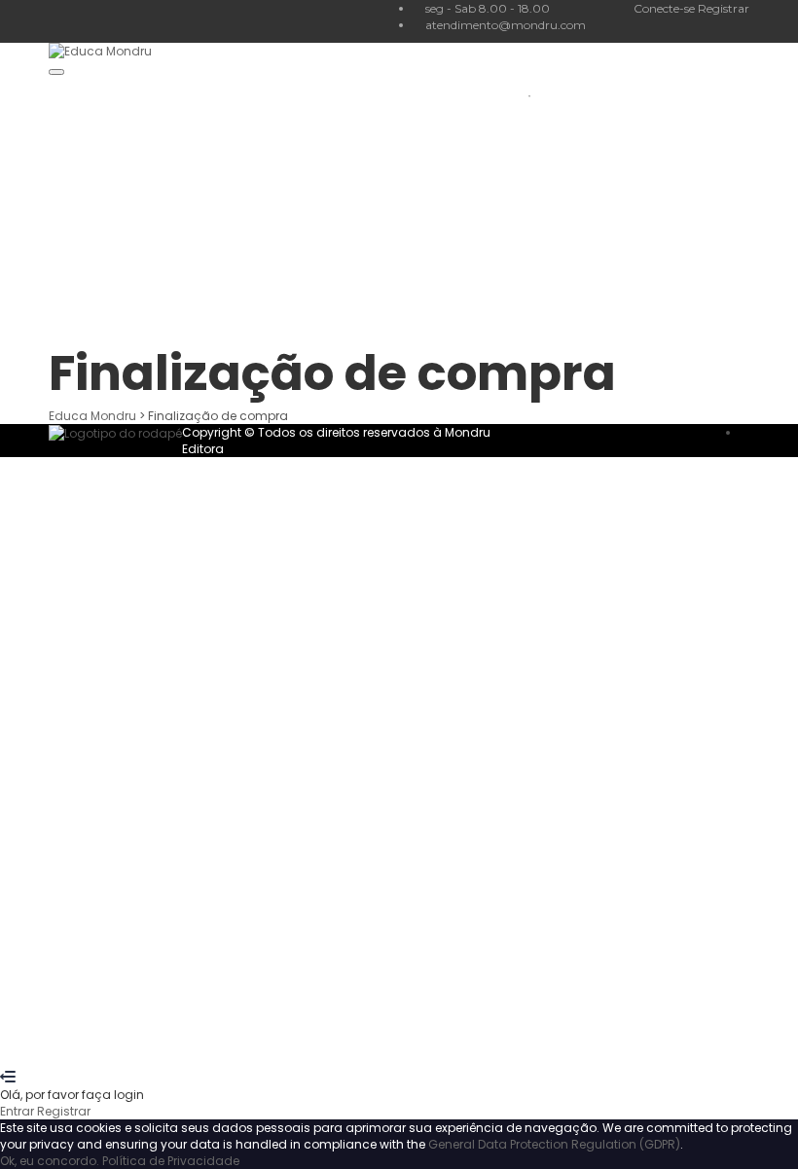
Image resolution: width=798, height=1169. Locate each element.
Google (39, 482)
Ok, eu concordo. (49, 1160)
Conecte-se (666, 8)
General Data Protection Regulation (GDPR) (554, 1144)
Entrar (193, 1044)
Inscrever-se (137, 1044)
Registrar (723, 8)
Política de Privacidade (170, 1160)
